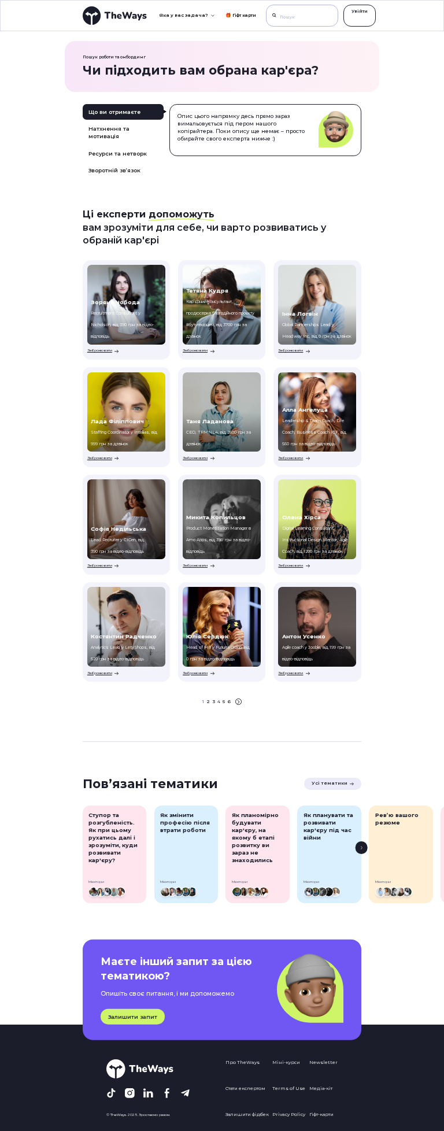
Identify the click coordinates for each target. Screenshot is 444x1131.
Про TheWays (242, 1062)
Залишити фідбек (247, 1114)
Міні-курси (286, 1062)
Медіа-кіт (320, 1088)
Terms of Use (288, 1088)
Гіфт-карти (321, 1114)
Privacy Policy (288, 1114)
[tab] (123, 112)
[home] (115, 15)
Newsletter (323, 1062)
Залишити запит (132, 1017)
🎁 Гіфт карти (240, 15)
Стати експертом (245, 1088)
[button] (186, 15)
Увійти (360, 11)
